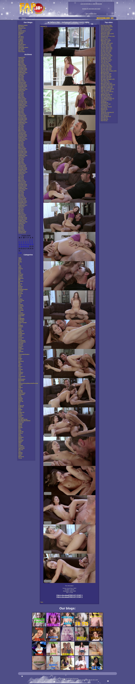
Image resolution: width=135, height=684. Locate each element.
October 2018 (22, 187)
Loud (19, 378)
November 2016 (22, 219)
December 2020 (22, 151)
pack (19, 389)
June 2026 (21, 60)
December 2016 (22, 217)
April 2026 (21, 63)
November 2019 (22, 169)
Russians (20, 415)
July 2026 (21, 59)
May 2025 (21, 78)
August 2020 (21, 157)
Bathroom (21, 278)
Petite (19, 396)
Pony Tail (20, 401)
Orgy (19, 386)
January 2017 (22, 216)
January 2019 (22, 183)
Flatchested (21, 333)
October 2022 (22, 121)
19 (24, 246)
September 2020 (22, 155)
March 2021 (21, 147)
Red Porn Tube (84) (106, 76)
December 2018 (22, 184)
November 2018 (22, 186)
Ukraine (20, 452)
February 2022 (22, 132)
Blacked (20, 286)
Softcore (20, 433)
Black (19, 285)
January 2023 (22, 117)
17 (19, 246)
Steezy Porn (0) (105, 113)
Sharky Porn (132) (106, 58)
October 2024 (22, 88)
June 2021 (21, 143)
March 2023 (21, 114)
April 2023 (21, 112)
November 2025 (22, 70)
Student (20, 441)
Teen (19, 444)
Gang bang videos (23, 47)
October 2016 (22, 220)
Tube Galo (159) (105, 42)
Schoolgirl (21, 418)
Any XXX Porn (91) (106, 75)
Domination (21, 320)
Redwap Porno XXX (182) (108, 36)
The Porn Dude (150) (106, 47)
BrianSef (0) (104, 108)
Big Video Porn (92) (106, 73)
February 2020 (22, 165)
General (20, 344)
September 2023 (22, 105)
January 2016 (22, 233)
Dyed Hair (21, 321)
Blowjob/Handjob (23, 289)
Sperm (20, 438)
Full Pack (20, 343)
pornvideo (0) (104, 105)
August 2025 (21, 74)
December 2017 (22, 201)
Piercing (20, 398)
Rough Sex (21, 412)
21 (28, 246)
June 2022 (21, 126)
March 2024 (21, 97)
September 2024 (22, 89)
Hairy (19, 350)
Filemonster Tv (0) (105, 104)
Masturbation (21, 379)
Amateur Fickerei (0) (106, 100)
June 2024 (21, 93)
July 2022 (21, 125)
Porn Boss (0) (104, 119)
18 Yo (19, 260)
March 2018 (21, 197)
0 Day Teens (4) (105, 93)
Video (19, 455)
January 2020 (22, 166)
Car (19, 297)
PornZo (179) (104, 37)
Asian (19, 273)
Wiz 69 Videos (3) (105, 96)
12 (24, 244)
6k (19, 264)
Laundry (20, 369)
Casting (20, 299)
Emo (19, 324)
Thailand (20, 445)
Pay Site (20, 391)
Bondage (20, 291)
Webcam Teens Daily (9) (107, 89)
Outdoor (20, 387)
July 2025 (21, 75)
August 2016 (21, 223)
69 (19, 263)
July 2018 (21, 191)
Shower (20, 423)
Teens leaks (21, 51)
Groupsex (21, 349)
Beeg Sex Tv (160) (106, 40)
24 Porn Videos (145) (106, 49)
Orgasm (20, 384)
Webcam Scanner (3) (106, 94)
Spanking (20, 437)
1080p (20, 259)
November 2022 (22, 119)
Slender (20, 427)
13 (26, 244)
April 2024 (21, 96)
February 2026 (22, 65)
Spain (19, 436)
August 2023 (21, 107)
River (19, 411)
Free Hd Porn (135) (106, 54)
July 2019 (21, 175)
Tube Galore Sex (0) (106, 107)
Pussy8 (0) (104, 101)
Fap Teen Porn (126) (106, 60)
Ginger (20, 347)
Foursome (21, 337)
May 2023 (21, 111)
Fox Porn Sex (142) (106, 51)
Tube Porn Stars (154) (107, 43)
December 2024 (22, 85)
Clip (19, 303)
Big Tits (20, 284)
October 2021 (22, 137)
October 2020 (22, 154)
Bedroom (20, 281)
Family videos (22, 44)
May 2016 (21, 227)
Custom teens (22, 31)
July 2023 (21, 108)
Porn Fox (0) (104, 120)
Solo (19, 434)
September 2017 (22, 205)
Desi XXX (20, 50)
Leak (19, 371)
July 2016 (21, 224)
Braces (20, 292)
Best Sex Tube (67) (106, 78)
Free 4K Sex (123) (106, 61)
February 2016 (22, 231)
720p (19, 266)
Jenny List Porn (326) (106, 29)
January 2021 (22, 150)
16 (32, 244)
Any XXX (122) (105, 62)
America (20, 268)
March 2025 (21, 81)
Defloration (21, 315)
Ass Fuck (20, 274)
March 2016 (21, 230)
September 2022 (22, 122)
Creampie (21, 310)
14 (28, 244)
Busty (19, 295)
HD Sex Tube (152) (106, 46)
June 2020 (21, 159)
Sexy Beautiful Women (24, 420)
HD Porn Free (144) (106, 50)
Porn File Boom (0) (106, 116)
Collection (21, 306)
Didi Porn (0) (104, 118)
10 (19, 244)
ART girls (20, 43)
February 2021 (22, 148)
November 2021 (22, 136)
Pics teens (21, 37)
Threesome (21, 447)
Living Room (21, 376)
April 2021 (21, 146)
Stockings (21, 440)
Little (19, 375)
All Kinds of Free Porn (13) (108, 84)
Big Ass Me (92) (105, 72)
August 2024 (21, 90)
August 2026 (21, 57)
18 (22, 246)
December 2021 (22, 134)
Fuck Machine (22, 342)
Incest (19, 360)
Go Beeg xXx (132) (106, 57)
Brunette (20, 293)
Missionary (21, 380)
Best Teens (21, 26)
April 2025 (21, 79)
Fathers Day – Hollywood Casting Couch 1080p (69, 22)
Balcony (20, 277)
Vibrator (20, 454)
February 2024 (22, 99)
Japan (20, 364)
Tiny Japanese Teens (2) (107, 98)
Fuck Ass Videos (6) (106, 90)
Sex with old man (22, 419)
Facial (20, 328)
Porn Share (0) (105, 115)
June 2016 (21, 226)
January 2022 (22, 133)
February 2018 (22, 198)
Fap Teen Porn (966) (106, 25)
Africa (19, 267)
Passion (20, 390)
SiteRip (20, 425)
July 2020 (21, 158)
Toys (19, 451)
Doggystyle (21, 318)
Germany (20, 346)
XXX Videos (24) (105, 82)
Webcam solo (22, 28)
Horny (20, 355)
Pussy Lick (21, 405)
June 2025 (21, 76)
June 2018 (21, 193)
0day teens (21, 32)
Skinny (20, 426)
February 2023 (22, 115)
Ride (19, 408)
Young (20, 458)
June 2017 (21, 209)
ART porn (20, 42)
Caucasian (21, 300)
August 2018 (21, 190)
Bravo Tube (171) (105, 39)
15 (30, 244)
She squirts (21, 49)
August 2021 (21, 140)
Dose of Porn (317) (106, 31)
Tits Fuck (20, 449)
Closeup (20, 304)
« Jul (20, 253)
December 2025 (22, 68)
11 (21, 244)
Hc (19, 353)
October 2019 (22, 170)
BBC (19, 279)
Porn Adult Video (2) (106, 97)
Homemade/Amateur (23, 354)
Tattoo (20, 442)
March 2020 (21, 164)
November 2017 (22, 202)
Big (19, 282)
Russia (20, 413)
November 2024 (22, 86)
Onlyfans (20, 33)
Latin (19, 368)
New (19, 382)
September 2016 (22, 222)
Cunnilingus (21, 314)
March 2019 (21, 180)
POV (19, 35)
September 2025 (22, 72)
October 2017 (22, 204)
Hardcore (20, 351)
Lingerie (20, 373)
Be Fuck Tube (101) (106, 68)
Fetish (20, 329)
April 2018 (21, 195)
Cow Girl (20, 308)
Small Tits (21, 431)
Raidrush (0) (104, 109)
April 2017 (21, 212)
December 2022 (22, 118)
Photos (20, 397)
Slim (19, 429)
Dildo (19, 317)
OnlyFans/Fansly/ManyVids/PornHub (28, 383)
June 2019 (21, 176)
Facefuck (20, 326)
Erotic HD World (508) (107, 26)
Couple (20, 307)
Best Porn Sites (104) (106, 67)
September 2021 (22, 139)
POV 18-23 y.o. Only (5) (107, 91)
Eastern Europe (22, 322)
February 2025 (22, 82)
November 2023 (22, 103)
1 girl (19, 257)
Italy (19, 362)
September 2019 (22, 172)
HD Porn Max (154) (106, 44)
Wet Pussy (21, 456)
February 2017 (22, 215)
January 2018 (22, 199)
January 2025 (22, 83)
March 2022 (21, 130)
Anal (19, 270)
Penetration (21, 394)
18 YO (20, 29)
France (20, 339)
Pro (19, 404)
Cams (19, 296)
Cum (19, 311)
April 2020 (21, 162)
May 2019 (21, 177)
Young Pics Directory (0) (107, 112)
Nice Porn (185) (105, 35)
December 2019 (22, 168)
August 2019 (21, 173)
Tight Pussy (21, 448)
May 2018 (21, 194)
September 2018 (22, 188)
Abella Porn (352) (105, 28)
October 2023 (22, 104)
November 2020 (22, 152)
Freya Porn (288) (105, 32)
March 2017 (21, 213)
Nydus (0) (103, 111)
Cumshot (20, 313)
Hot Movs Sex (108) (106, 65)
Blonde (20, 288)
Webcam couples (23, 25)
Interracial (21, 46)
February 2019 (22, 181)
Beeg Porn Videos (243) (107, 33)
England (20, 325)
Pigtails (20, 400)
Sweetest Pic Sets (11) (107, 86)
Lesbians (20, 39)
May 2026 (21, 61)
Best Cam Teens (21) (106, 83)
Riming (20, 409)
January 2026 (22, 67)
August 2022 (21, 123)
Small (19, 430)
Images (20, 358)
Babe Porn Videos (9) (106, 87)
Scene (20, 416)
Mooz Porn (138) (105, 53)
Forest (20, 336)
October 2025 (22, 71)
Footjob (20, 335)
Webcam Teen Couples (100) (109, 71)
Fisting (20, 332)
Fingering (20, 331)
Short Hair (21, 422)
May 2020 (21, 161)
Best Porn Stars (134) (106, 55)
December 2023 (22, 101)
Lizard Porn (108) (105, 64)
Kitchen (20, 367)
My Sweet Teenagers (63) (108, 79)
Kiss (19, 365)
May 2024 (21, 94)
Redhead (20, 407)
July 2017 (21, 208)
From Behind (21, 340)
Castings (20, 40)
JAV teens (21, 36)
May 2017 (21, 210)
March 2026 (21, 64)
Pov (19, 402)
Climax (20, 302)
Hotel (19, 357)
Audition (20, 275)
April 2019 (21, 179)
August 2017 (21, 206)
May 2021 (21, 144)
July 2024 (21, 92)
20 (26, 246)
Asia (19, 271)
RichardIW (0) (104, 102)
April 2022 (21, 129)
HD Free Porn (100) (106, 69)
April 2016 (21, 228)
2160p (20, 262)
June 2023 (21, 110)
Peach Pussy (21, 393)
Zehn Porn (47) (105, 80)
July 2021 (21, 141)
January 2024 (22, 100)
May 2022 (21, 128)
